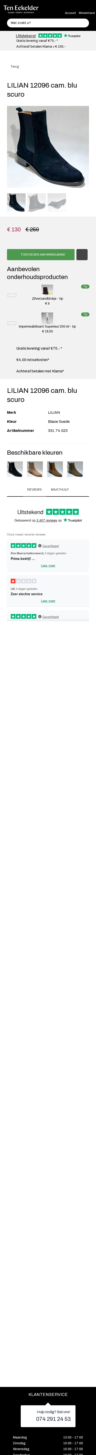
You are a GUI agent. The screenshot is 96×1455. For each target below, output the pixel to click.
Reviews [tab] (34, 489)
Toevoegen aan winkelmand (42, 254)
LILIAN (54, 412)
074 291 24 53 (53, 1419)
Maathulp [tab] (60, 489)
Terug (14, 66)
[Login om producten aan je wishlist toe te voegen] (82, 254)
